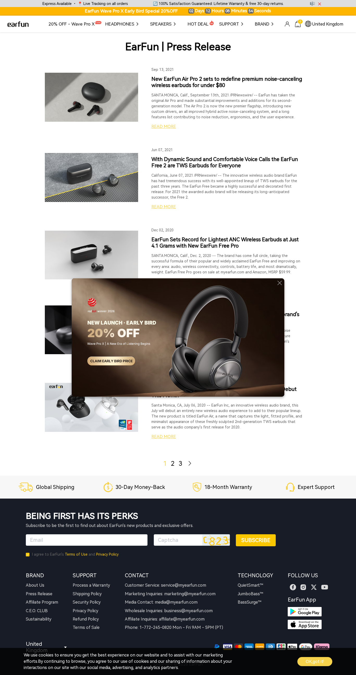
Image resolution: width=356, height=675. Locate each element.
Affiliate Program (42, 602)
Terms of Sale (86, 627)
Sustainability (38, 619)
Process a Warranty (91, 585)
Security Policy (87, 602)
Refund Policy (86, 619)
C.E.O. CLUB (37, 610)
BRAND (262, 24)
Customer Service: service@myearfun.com (165, 585)
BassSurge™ (249, 602)
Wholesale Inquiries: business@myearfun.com (169, 610)
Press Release (39, 593)
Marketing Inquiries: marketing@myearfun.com (170, 593)
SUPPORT (229, 24)
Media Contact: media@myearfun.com (161, 602)
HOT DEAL (198, 24)
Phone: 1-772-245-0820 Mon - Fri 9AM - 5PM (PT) (174, 627)
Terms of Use (76, 554)
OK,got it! (315, 661)
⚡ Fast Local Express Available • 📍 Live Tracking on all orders (59, 4)
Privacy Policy (107, 554)
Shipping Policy (87, 593)
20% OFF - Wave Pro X (71, 24)
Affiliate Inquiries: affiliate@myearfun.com (165, 619)
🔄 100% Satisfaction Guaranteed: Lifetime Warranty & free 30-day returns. (204, 4)
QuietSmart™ (250, 585)
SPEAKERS (160, 24)
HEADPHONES (119, 24)
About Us (35, 585)
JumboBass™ (250, 593)
